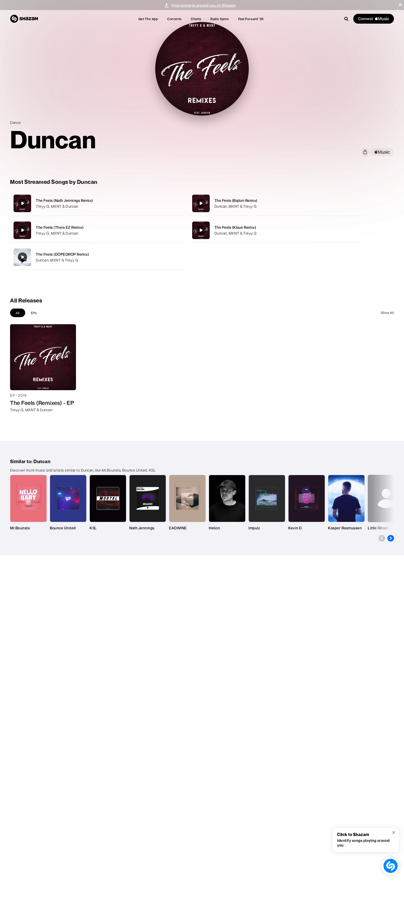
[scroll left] (382, 538)
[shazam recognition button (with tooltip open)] (390, 866)
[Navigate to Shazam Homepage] (24, 19)
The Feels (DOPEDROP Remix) (62, 254)
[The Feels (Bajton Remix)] (275, 203)
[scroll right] (390, 538)
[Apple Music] (18, 418)
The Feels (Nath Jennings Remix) (64, 200)
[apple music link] (382, 152)
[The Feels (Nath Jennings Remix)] (96, 203)
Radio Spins (219, 19)
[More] (163, 203)
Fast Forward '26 (251, 19)
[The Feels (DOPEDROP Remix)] (96, 257)
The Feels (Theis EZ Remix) (59, 227)
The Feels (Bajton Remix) (235, 200)
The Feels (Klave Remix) (235, 227)
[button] (400, 4)
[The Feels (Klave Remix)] (275, 230)
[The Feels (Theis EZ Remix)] (96, 230)
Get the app (148, 19)
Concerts (174, 19)
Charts (196, 19)
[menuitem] (148, 18)
